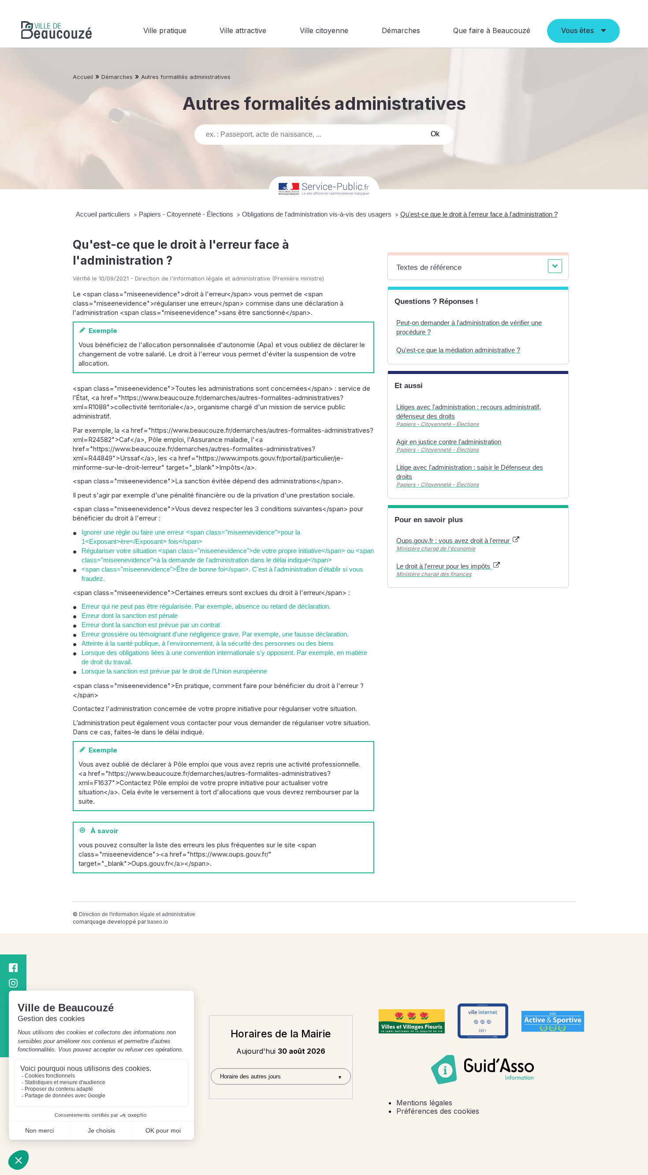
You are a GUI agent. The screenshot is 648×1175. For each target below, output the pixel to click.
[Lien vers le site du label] (412, 1021)
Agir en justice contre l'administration (448, 441)
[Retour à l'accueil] (56, 31)
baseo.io (157, 922)
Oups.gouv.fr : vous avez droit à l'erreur (453, 540)
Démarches (401, 30)
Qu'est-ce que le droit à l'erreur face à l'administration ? (479, 214)
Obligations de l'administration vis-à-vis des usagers (317, 214)
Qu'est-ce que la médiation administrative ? (458, 350)
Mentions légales (424, 1102)
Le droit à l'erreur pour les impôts (444, 566)
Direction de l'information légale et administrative (137, 914)
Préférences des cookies (437, 1111)
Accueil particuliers (104, 214)
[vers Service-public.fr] (324, 189)
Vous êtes (577, 30)
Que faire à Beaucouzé (491, 30)
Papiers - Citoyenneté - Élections (187, 214)
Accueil (83, 77)
